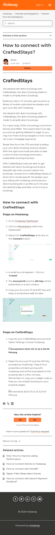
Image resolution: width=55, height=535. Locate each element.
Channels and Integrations (26, 14)
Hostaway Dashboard (26, 221)
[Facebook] (4, 403)
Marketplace (24, 226)
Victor (13, 60)
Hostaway (7, 14)
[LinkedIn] (12, 403)
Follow (27, 68)
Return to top (10, 441)
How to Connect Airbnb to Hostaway (26, 463)
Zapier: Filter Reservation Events (23, 473)
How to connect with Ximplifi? (22, 468)
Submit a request (40, 431)
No (35, 420)
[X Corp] (8, 403)
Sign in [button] (40, 5)
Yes (20, 420)
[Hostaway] (10, 5)
